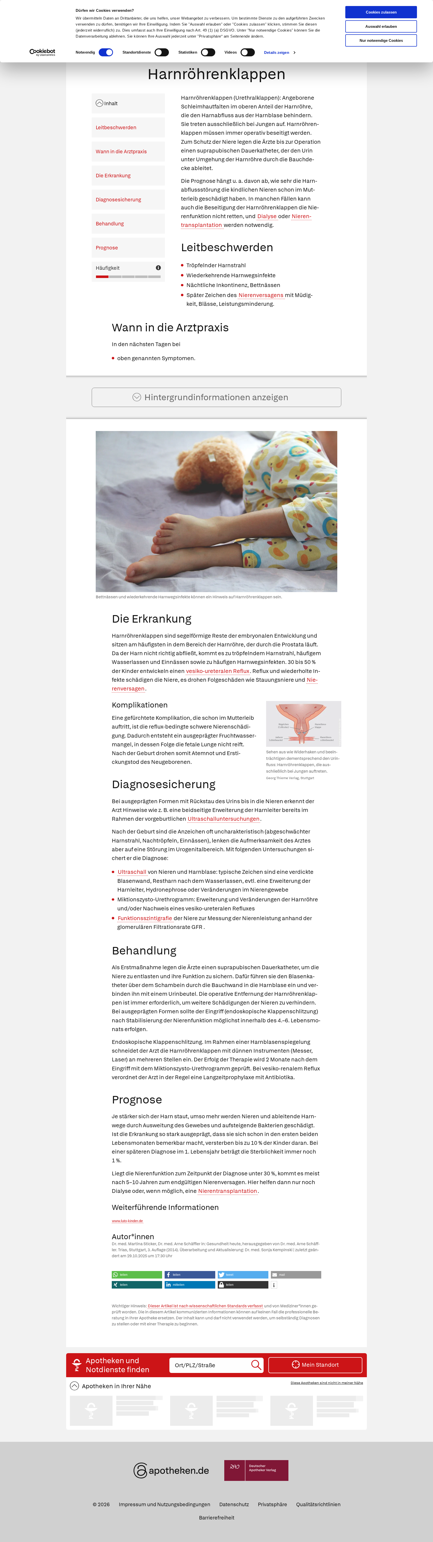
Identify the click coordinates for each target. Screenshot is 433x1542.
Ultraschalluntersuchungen (224, 818)
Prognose (107, 247)
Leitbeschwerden (116, 127)
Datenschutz (234, 1504)
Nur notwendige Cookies (381, 40)
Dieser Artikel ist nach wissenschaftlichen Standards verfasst (205, 1306)
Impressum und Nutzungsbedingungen (164, 1504)
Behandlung (110, 223)
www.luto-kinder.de (127, 1221)
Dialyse (267, 216)
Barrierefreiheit (216, 1517)
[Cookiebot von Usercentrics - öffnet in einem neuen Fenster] (42, 52)
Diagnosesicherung (118, 199)
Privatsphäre (272, 1504)
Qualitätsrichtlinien (318, 1504)
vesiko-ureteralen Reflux (217, 671)
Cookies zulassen (381, 12)
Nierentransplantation (227, 1191)
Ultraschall (132, 872)
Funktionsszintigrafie (145, 918)
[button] (137, 1275)
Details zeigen (276, 52)
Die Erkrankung (113, 175)
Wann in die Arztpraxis (121, 151)
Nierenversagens (261, 295)
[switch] (162, 52)
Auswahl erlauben (381, 26)
